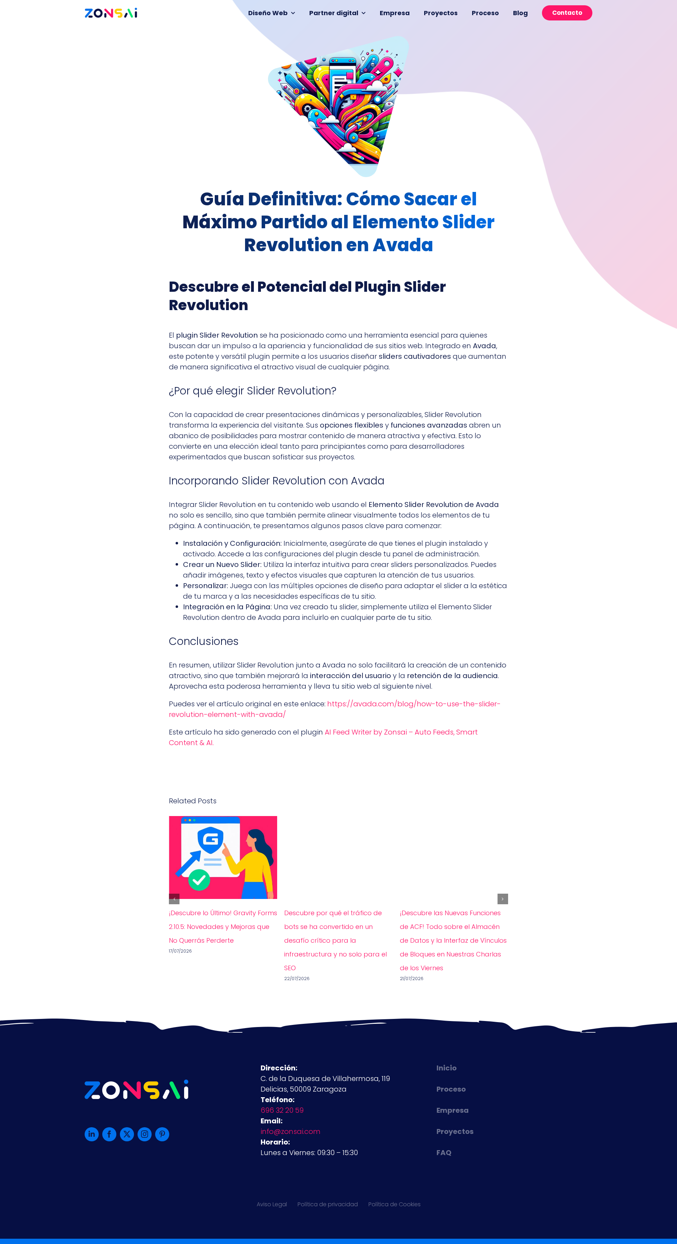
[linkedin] (92, 1134)
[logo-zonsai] (111, 11)
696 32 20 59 (282, 1110)
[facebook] (109, 1134)
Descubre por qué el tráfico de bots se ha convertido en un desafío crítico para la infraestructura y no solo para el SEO (335, 940)
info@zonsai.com (291, 1131)
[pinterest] (162, 1134)
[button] (174, 899)
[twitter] (127, 1134)
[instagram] (145, 1134)
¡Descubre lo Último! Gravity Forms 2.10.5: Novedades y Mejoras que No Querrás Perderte (223, 926)
